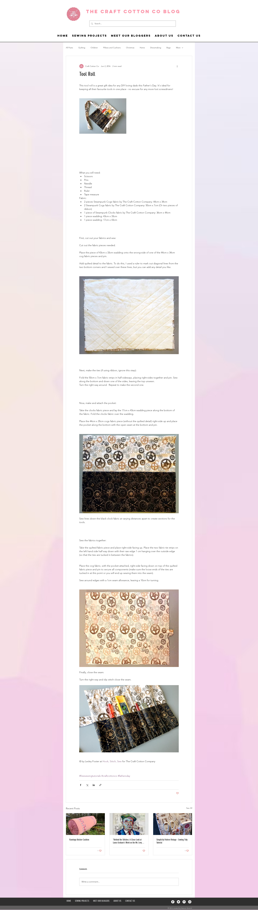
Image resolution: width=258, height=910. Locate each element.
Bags (168, 47)
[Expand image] (129, 718)
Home (142, 47)
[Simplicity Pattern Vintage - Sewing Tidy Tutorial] (172, 824)
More (178, 47)
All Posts (69, 47)
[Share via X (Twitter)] (87, 785)
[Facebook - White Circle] (172, 901)
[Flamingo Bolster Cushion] (85, 824)
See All (189, 808)
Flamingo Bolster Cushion (79, 839)
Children (94, 47)
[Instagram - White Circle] (189, 901)
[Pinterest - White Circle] (184, 901)
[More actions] (177, 66)
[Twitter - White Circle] (178, 901)
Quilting (81, 47)
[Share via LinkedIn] (93, 785)
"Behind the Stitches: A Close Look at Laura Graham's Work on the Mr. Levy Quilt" (127, 841)
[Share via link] (100, 785)
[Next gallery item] (175, 718)
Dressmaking (155, 47)
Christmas (130, 47)
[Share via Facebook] (80, 785)
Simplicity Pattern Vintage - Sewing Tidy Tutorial (171, 841)
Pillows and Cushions (112, 47)
